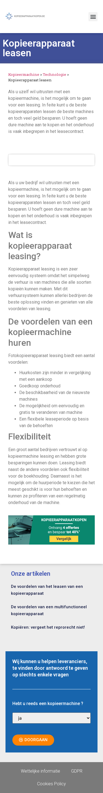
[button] (93, 16)
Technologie (54, 74)
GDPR (76, 771)
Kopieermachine (23, 74)
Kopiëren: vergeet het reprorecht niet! (48, 627)
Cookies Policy (51, 783)
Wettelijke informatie (40, 771)
